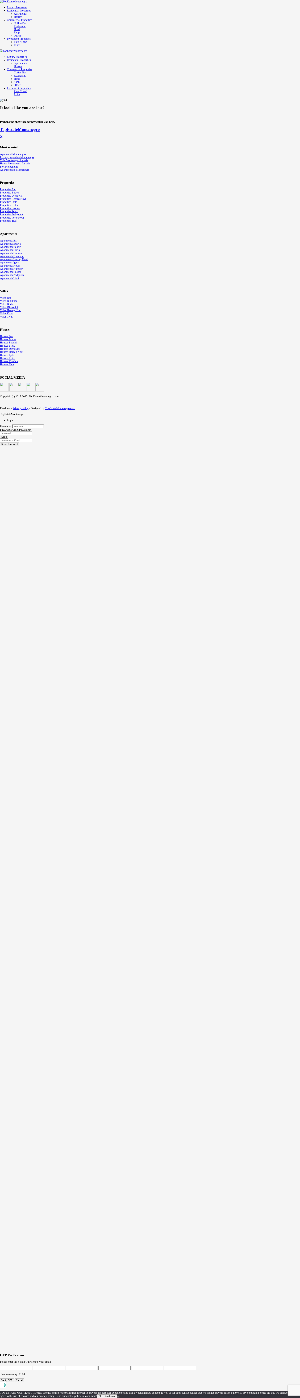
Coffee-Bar (20, 23)
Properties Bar (8, 189)
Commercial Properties (19, 19)
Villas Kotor (6, 313)
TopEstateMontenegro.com (60, 408)
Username (5, 426)
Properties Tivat (8, 220)
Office (17, 35)
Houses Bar (6, 336)
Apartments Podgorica (12, 275)
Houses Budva (8, 339)
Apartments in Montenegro (15, 169)
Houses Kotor (7, 358)
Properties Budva (9, 192)
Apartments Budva (10, 243)
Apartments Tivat (9, 278)
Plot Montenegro (9, 166)
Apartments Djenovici (12, 256)
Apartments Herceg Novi (14, 259)
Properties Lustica (10, 208)
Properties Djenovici (11, 195)
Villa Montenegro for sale (14, 160)
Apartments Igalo (9, 262)
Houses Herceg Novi (11, 351)
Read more (110, 1396)
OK (100, 1396)
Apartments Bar (8, 240)
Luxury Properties (17, 7)
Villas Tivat (6, 316)
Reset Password (9, 444)
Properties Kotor (9, 205)
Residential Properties (19, 10)
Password (5, 429)
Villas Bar (5, 297)
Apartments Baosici (11, 246)
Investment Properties (19, 38)
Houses (18, 16)
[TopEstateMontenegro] (13, 1)
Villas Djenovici (9, 307)
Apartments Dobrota (11, 253)
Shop (17, 32)
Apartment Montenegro (13, 154)
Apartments (20, 13)
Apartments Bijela (10, 249)
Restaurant (20, 26)
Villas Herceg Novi (10, 310)
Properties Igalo (8, 201)
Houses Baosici (8, 342)
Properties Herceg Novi (13, 198)
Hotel (17, 29)
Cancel (19, 1380)
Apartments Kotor (10, 265)
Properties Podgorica (11, 214)
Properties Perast (9, 211)
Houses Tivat (7, 364)
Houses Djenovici (10, 348)
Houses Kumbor (9, 361)
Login (4, 436)
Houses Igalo (7, 355)
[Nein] (118, 1396)
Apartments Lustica (10, 271)
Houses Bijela (7, 345)
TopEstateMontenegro (20, 129)
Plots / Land (20, 41)
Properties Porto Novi (12, 217)
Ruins (17, 44)
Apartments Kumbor (11, 268)
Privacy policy (20, 408)
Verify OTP (6, 1380)
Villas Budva (7, 304)
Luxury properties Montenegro (17, 157)
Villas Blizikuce (8, 300)
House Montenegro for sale (15, 163)
